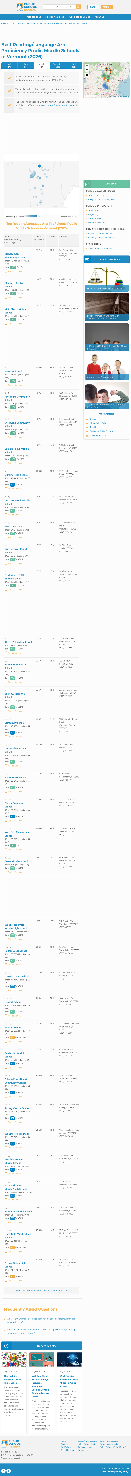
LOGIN (93, 7)
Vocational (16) (94, 218)
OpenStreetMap (124, 97)
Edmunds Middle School (18, 1211)
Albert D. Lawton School (18, 642)
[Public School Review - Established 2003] (26, 7)
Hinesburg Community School (17, 398)
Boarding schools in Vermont (101, 237)
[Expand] (87, 75)
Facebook (8, 1470)
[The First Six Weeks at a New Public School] (13, 1360)
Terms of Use (108, 1472)
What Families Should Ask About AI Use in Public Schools (69, 1381)
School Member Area (109, 1441)
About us (65, 1444)
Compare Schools (85, 1447)
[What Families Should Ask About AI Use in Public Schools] (69, 1360)
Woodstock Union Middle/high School (16, 926)
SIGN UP (107, 7)
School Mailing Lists (109, 1444)
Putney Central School (17, 1108)
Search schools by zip (97, 195)
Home (63, 1441)
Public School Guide (87, 1444)
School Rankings (68, 1450)
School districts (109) (97, 222)
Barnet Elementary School (15, 666)
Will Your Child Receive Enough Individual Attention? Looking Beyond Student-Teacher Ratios (40, 1386)
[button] (108, 81)
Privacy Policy (121, 1472)
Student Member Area (87, 1441)
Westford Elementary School (17, 834)
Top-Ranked (93, 210)
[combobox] (58, 7)
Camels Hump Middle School (17, 450)
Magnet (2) (93, 214)
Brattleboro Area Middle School (14, 1161)
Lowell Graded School (17, 976)
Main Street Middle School (16, 311)
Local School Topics (99, 435)
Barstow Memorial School (15, 695)
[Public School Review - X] (3, 1471)
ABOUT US (99, 17)
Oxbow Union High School (15, 1265)
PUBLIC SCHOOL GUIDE (79, 17)
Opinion (93, 419)
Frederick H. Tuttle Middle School (15, 577)
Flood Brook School (15, 778)
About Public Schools (99, 423)
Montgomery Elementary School (56, 105)
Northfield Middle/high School (18, 1236)
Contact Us (83, 1450)
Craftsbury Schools (15, 723)
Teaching (94, 427)
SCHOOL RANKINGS (54, 17)
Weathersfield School (17, 1134)
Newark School (13, 1002)
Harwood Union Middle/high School (16, 1187)
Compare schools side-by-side (101, 199)
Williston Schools (14, 526)
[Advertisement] (41, 346)
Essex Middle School (16, 861)
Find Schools (66, 1447)
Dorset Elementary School (15, 750)
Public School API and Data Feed (114, 1447)
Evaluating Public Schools (101, 431)
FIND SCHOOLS (34, 17)
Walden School (13, 1028)
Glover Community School (15, 805)
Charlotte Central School (14, 285)
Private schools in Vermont (100, 233)
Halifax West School (16, 951)
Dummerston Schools (17, 475)
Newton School (13, 371)
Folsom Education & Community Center (16, 1081)
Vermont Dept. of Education (100, 248)
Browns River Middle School (16, 551)
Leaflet (114, 97)
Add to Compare (15, 271)
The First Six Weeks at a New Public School (12, 1379)
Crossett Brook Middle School (17, 502)
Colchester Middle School (15, 1055)
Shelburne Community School (17, 424)
